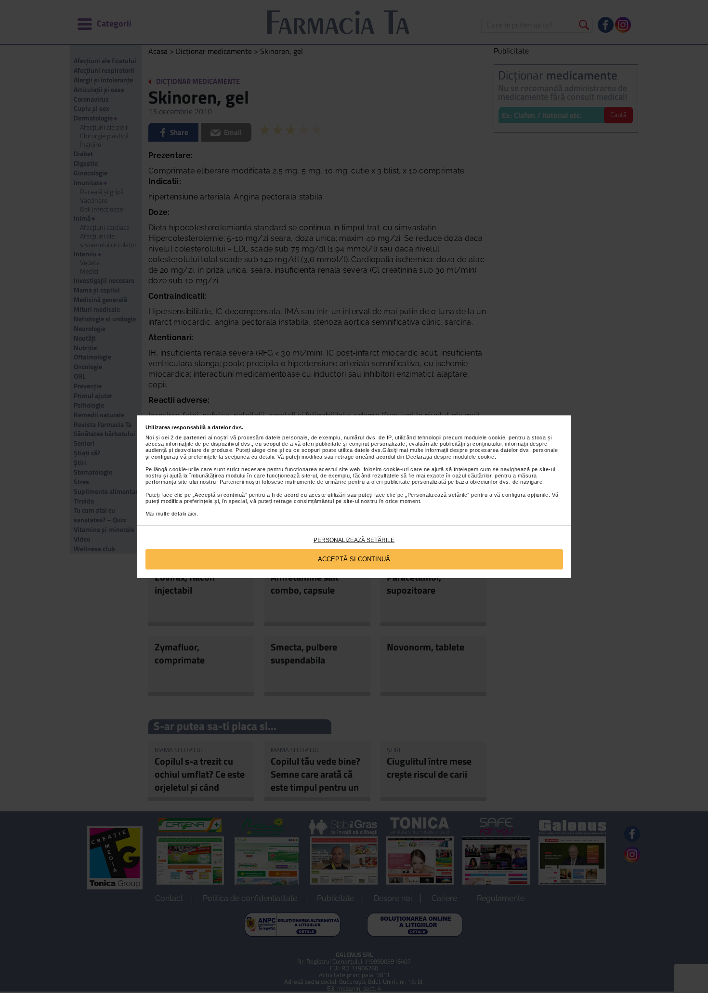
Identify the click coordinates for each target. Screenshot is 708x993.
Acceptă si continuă (354, 559)
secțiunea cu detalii (249, 457)
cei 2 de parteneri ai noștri (194, 437)
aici (192, 513)
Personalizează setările (354, 540)
